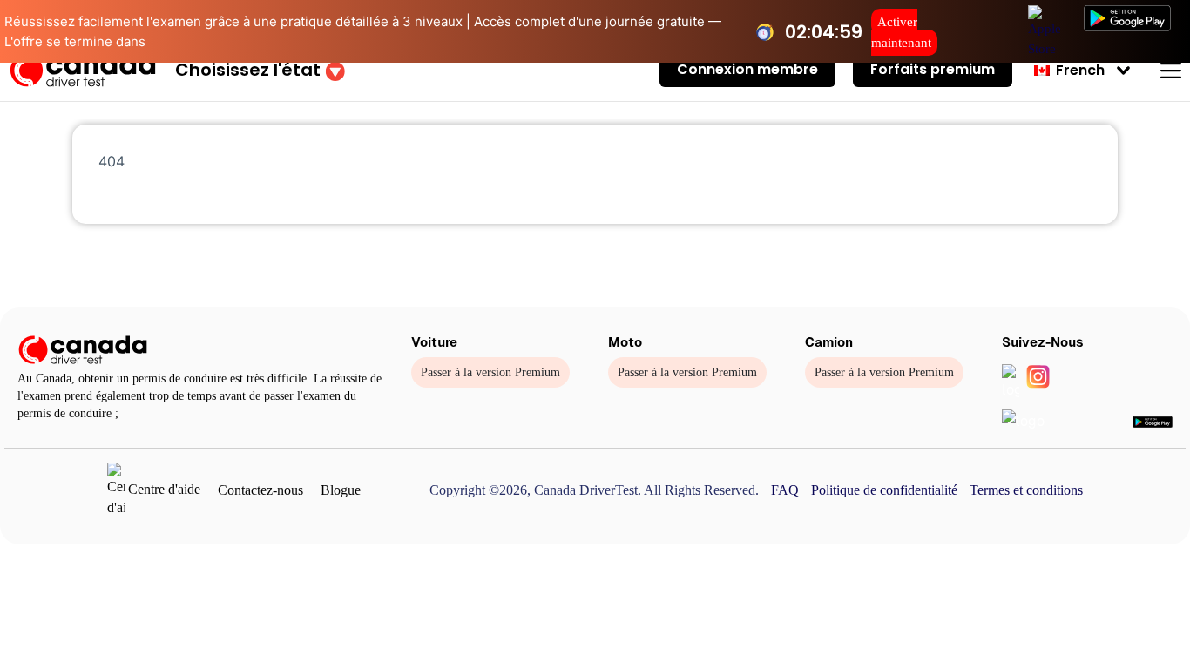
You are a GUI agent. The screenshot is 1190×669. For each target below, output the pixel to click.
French (1078, 70)
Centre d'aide (162, 489)
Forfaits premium (932, 69)
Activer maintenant (901, 32)
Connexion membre (747, 69)
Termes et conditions (1026, 490)
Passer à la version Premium (490, 372)
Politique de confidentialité (884, 490)
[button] (260, 69)
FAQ (785, 490)
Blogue (341, 490)
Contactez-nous (260, 490)
